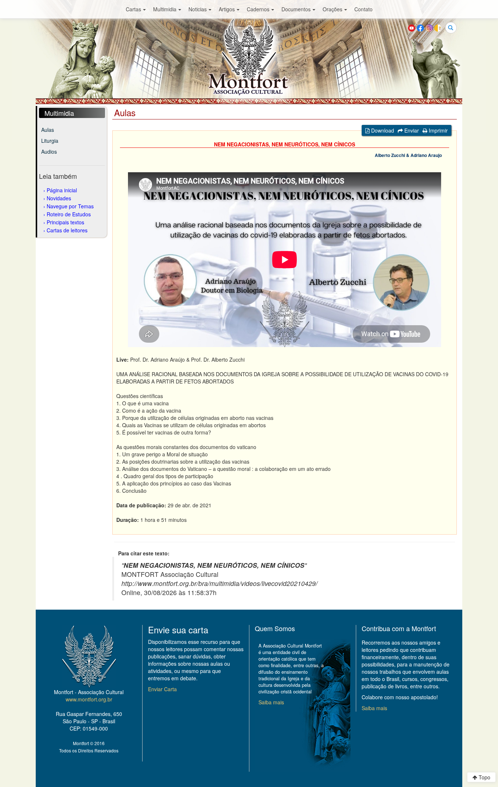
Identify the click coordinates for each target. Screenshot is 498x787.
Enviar (411, 130)
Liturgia (49, 140)
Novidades (59, 198)
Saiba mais (271, 702)
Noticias (197, 9)
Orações (332, 9)
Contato (363, 9)
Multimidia (164, 9)
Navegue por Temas (70, 206)
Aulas (47, 129)
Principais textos (65, 222)
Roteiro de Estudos (69, 214)
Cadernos (258, 9)
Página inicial (62, 190)
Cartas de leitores (67, 230)
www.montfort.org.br (89, 699)
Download (382, 130)
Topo (483, 777)
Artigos (227, 9)
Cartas (133, 9)
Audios (49, 151)
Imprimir (437, 130)
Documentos (296, 9)
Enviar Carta (162, 689)
